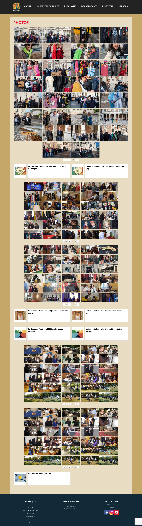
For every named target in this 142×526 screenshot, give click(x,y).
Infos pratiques (89, 6)
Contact (111, 508)
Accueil (28, 6)
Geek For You (111, 504)
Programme (70, 6)
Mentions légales (71, 506)
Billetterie (107, 6)
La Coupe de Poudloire (48, 6)
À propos (123, 6)
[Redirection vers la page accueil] (16, 6)
